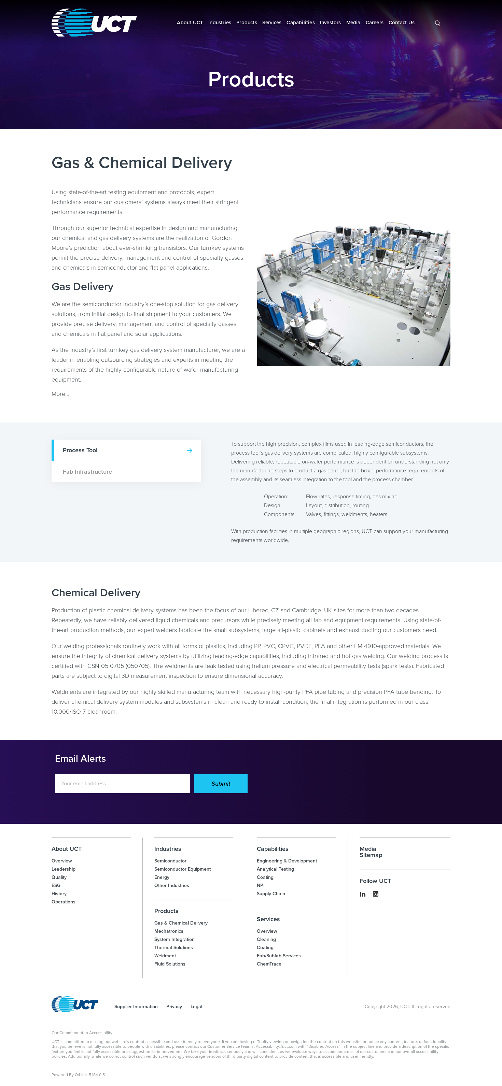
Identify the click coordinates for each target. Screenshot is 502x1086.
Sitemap (371, 855)
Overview (62, 861)
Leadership (63, 869)
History (59, 894)
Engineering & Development (287, 861)
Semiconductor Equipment (182, 869)
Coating (265, 877)
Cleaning (266, 939)
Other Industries (171, 885)
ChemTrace (269, 964)
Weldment (165, 956)
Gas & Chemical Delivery (181, 923)
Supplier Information (136, 1007)
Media (368, 849)
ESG (56, 885)
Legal (196, 1007)
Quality (59, 877)
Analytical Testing (275, 869)
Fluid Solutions (169, 964)
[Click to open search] (437, 23)
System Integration (174, 939)
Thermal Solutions (173, 948)
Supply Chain (271, 894)
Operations (63, 902)
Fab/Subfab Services (279, 956)
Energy (161, 877)
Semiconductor (170, 861)
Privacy (174, 1007)
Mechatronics (168, 931)
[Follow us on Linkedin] (363, 894)
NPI (261, 885)
